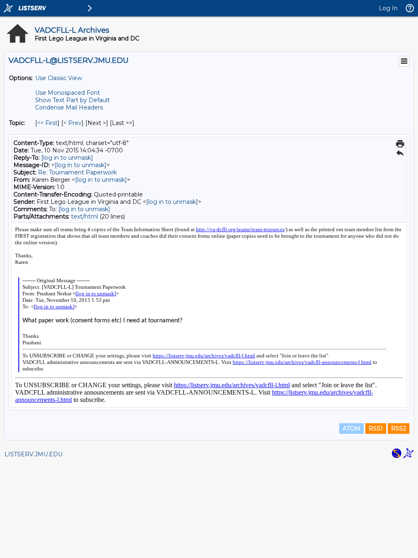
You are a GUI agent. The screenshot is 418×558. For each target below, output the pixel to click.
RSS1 (376, 428)
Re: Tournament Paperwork (77, 172)
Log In (388, 8)
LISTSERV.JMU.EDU (33, 454)
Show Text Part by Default (72, 100)
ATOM (351, 428)
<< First (47, 123)
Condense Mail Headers (69, 107)
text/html (84, 216)
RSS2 (398, 428)
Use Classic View (58, 78)
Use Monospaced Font (67, 92)
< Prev (72, 123)
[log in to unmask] (67, 157)
